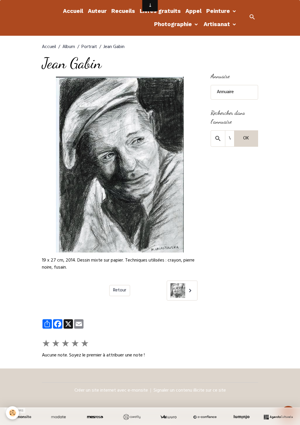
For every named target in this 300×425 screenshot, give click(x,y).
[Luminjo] (242, 417)
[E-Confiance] (205, 417)
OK (246, 138)
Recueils (123, 11)
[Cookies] (12, 412)
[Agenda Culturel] (278, 417)
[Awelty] (132, 417)
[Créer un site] (22, 417)
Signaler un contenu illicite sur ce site (190, 390)
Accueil (73, 11)
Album (68, 47)
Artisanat (217, 24)
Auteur (97, 11)
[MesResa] (95, 417)
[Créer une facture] (168, 417)
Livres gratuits (160, 11)
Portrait (89, 47)
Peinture (218, 11)
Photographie (173, 24)
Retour (119, 290)
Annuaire (225, 92)
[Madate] (58, 417)
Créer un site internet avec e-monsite (111, 390)
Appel (193, 11)
